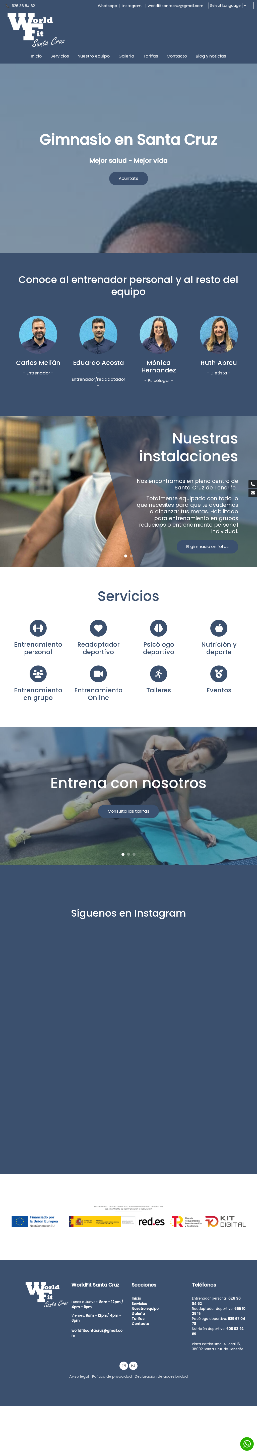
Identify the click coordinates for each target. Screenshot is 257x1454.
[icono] (38, 628)
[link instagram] (124, 1365)
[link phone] (252, 484)
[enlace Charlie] (38, 334)
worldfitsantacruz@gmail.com (175, 5)
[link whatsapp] (133, 1365)
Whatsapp (107, 5)
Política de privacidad (112, 1376)
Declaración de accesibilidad (161, 1376)
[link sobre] (38, 1295)
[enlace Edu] (98, 334)
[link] (35, 30)
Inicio (136, 1298)
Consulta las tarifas (128, 811)
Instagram (132, 5)
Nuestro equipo (145, 1308)
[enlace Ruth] (219, 334)
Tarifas (138, 1318)
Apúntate (129, 178)
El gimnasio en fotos (207, 546)
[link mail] (252, 493)
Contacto (140, 1323)
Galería (138, 1313)
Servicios (139, 1303)
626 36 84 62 (24, 5)
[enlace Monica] (159, 334)
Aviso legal (79, 1376)
